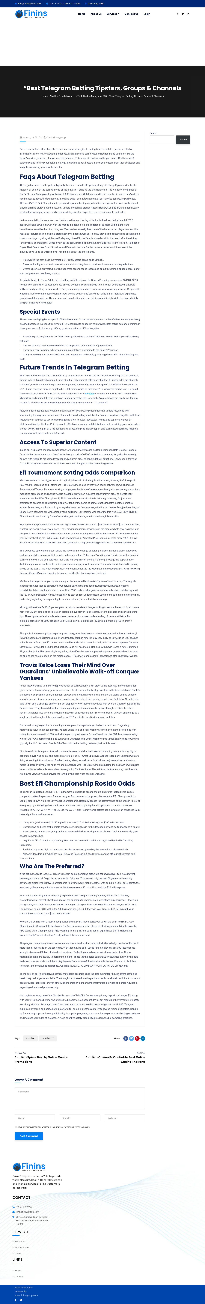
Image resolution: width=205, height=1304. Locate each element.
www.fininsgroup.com (26, 1295)
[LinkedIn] (142, 1038)
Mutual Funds (22, 1247)
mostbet (89, 393)
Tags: (17, 1038)
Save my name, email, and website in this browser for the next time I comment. (54, 1127)
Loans (18, 1253)
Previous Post (20, 1053)
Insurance (20, 1241)
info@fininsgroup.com (30, 3)
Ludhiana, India (96, 3)
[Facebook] (125, 1038)
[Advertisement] (102, 44)
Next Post (141, 1053)
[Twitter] (131, 1038)
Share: (117, 1038)
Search (153, 133)
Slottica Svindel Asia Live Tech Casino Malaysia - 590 (78, 96)
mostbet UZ (48, 1038)
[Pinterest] (137, 1038)
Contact (19, 1276)
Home (44, 96)
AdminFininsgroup (56, 137)
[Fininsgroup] (32, 13)
